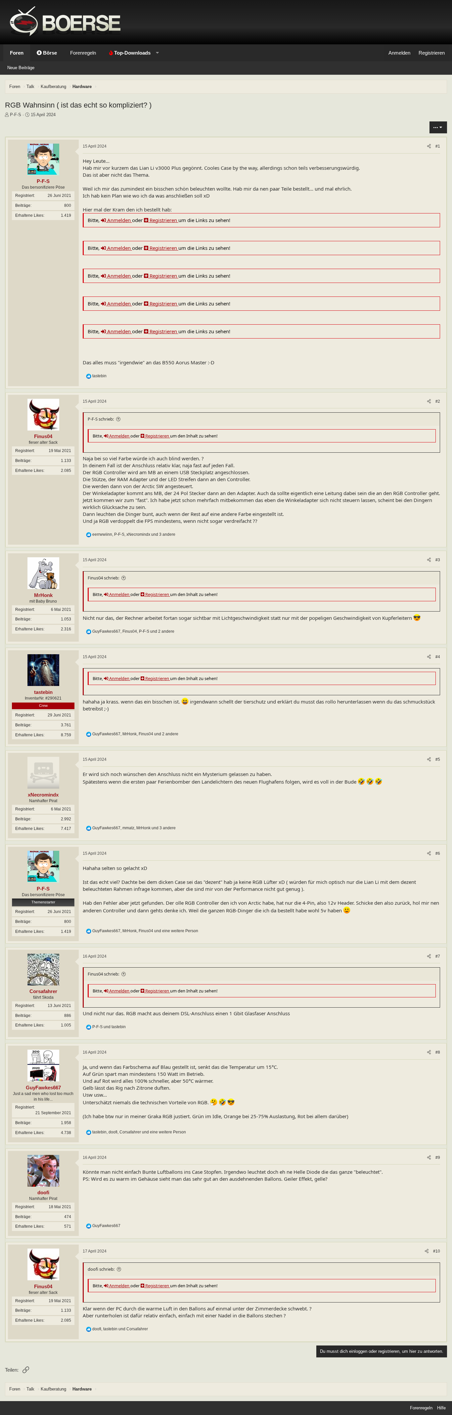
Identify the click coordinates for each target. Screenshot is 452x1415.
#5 (437, 759)
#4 (437, 657)
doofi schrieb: (101, 1269)
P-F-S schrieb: (101, 419)
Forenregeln (83, 53)
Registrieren (163, 220)
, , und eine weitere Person (145, 931)
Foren (16, 53)
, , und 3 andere (133, 534)
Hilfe (441, 1407)
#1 (437, 146)
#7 (437, 956)
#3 (437, 560)
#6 (437, 853)
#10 (436, 1251)
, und (120, 1329)
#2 (437, 401)
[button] (132, 52)
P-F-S (15, 114)
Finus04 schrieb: (103, 578)
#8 (437, 1052)
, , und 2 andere (133, 631)
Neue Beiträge (20, 67)
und (109, 1027)
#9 (437, 1157)
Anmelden (119, 220)
